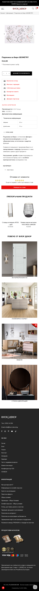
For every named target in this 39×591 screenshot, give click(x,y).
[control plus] (9, 73)
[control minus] (3, 73)
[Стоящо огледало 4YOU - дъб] (10, 211)
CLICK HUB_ (23, 588)
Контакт (4, 453)
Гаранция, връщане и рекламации (12, 510)
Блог (2, 446)
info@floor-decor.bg (11, 427)
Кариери (4, 459)
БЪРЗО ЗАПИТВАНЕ (9, 105)
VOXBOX (4, 472)
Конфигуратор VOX (7, 469)
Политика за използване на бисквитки (13, 516)
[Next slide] (34, 34)
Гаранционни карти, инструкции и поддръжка (16, 519)
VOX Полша (17, 109)
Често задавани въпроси (9, 462)
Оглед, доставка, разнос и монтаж (12, 507)
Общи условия (6, 497)
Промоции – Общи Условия (10, 500)
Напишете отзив (19, 187)
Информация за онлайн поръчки (11, 488)
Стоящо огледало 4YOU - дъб (10, 223)
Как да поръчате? (7, 485)
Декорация (9, 13)
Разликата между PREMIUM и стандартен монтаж (17, 523)
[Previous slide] (4, 34)
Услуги (3, 450)
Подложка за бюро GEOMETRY (23, 13)
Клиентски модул (7, 465)
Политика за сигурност (8, 513)
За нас (3, 443)
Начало (2, 13)
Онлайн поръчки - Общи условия (11, 504)
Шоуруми (4, 456)
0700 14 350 (9, 423)
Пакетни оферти (6, 494)
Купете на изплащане (8, 491)
